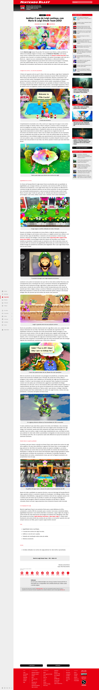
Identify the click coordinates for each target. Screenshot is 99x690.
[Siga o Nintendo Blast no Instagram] (5, 688)
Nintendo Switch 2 (35, 672)
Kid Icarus (45, 685)
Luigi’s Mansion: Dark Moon (41, 516)
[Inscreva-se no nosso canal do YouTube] (9, 688)
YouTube (37, 574)
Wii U (33, 677)
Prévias (24, 680)
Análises (25, 679)
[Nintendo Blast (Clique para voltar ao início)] (35, 2)
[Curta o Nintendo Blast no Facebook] (2, 688)
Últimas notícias (77, 15)
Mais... (67, 680)
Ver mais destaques (81, 147)
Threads (52, 574)
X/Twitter (32, 574)
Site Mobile (25, 674)
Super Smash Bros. (58, 683)
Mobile (33, 675)
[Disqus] (45, 610)
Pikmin (44, 682)
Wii (32, 680)
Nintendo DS (34, 682)
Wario (55, 677)
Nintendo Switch (35, 674)
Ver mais (82, 74)
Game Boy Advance (36, 685)
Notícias (25, 675)
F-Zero (44, 679)
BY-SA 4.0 (63, 589)
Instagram (27, 574)
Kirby (44, 675)
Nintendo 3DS (34, 679)
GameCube (34, 683)
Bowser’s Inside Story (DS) (59, 55)
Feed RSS (68, 679)
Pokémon (56, 670)
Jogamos (42, 15)
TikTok (42, 574)
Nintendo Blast (40, 588)
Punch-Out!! (56, 680)
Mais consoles (35, 687)
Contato (75, 675)
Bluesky (57, 574)
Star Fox (45, 677)
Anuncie (75, 677)
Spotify (47, 574)
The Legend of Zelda (47, 674)
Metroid (56, 672)
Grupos (62, 574)
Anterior (32, 665)
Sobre (75, 672)
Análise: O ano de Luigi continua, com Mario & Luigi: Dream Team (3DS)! (45, 19)
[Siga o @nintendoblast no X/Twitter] (7, 688)
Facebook (22, 574)
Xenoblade (56, 682)
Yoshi (44, 680)
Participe (76, 674)
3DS (48, 15)
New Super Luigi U (54, 516)
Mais (68, 574)
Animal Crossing (46, 683)
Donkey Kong (57, 673)
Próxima (57, 665)
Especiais (25, 677)
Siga (24, 682)
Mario (44, 672)
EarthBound (56, 678)
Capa (24, 672)
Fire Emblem (57, 675)
